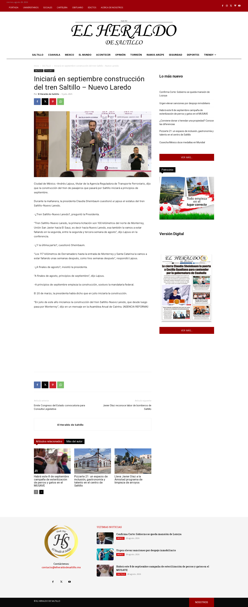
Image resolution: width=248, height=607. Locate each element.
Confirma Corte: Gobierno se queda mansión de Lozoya (184, 94)
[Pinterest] (52, 101)
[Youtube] (239, 6)
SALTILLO (46, 65)
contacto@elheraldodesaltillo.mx (61, 567)
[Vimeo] (235, 6)
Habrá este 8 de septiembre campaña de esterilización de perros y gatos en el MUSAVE (51, 481)
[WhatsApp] (60, 101)
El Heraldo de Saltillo (48, 94)
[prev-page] (36, 492)
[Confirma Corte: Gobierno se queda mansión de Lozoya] (105, 538)
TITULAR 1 (49, 70)
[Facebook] (223, 6)
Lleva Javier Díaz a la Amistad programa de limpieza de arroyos (128, 479)
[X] (231, 6)
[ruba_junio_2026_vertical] (186, 218)
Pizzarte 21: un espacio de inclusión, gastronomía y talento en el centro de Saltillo (91, 481)
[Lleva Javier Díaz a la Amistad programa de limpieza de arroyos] (133, 461)
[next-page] (41, 492)
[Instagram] (227, 6)
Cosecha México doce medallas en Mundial (182, 142)
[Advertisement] (92, 345)
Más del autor (74, 441)
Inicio (36, 65)
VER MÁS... (186, 157)
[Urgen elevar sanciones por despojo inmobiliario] (105, 554)
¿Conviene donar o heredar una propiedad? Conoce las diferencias (186, 122)
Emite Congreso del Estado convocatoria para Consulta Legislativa (59, 407)
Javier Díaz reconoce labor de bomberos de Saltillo (127, 407)
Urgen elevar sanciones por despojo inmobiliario (184, 103)
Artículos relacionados (49, 441)
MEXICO (120, 538)
